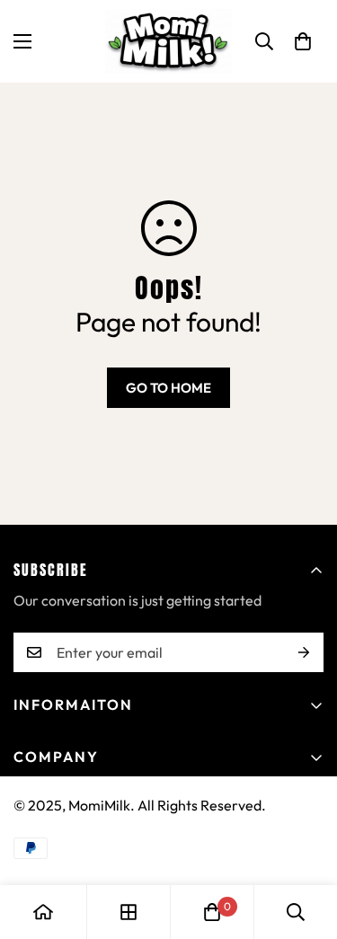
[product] (43, 912)
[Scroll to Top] (305, 844)
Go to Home (168, 387)
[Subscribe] (304, 652)
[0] (303, 41)
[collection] (128, 912)
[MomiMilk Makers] (168, 41)
